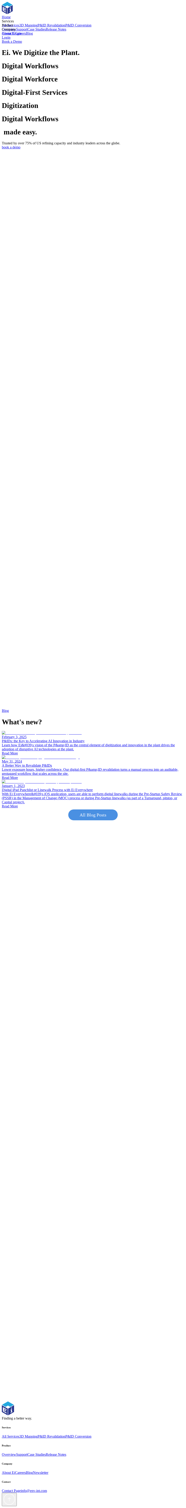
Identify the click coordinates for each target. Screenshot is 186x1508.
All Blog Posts (93, 814)
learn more (9, 200)
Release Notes (56, 29)
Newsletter (40, 1473)
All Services (10, 1436)
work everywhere (80, 280)
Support (21, 29)
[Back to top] (9, 1499)
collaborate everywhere (19, 280)
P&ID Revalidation (51, 25)
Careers (20, 1473)
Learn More (10, 332)
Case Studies (36, 29)
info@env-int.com (34, 1491)
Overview (9, 1454)
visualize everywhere (51, 280)
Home (6, 17)
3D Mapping (28, 25)
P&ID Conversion (78, 25)
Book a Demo (12, 41)
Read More (10, 753)
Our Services (11, 1107)
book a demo (11, 147)
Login (17, 33)
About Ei (8, 1473)
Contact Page (11, 1491)
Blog (29, 33)
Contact (7, 33)
